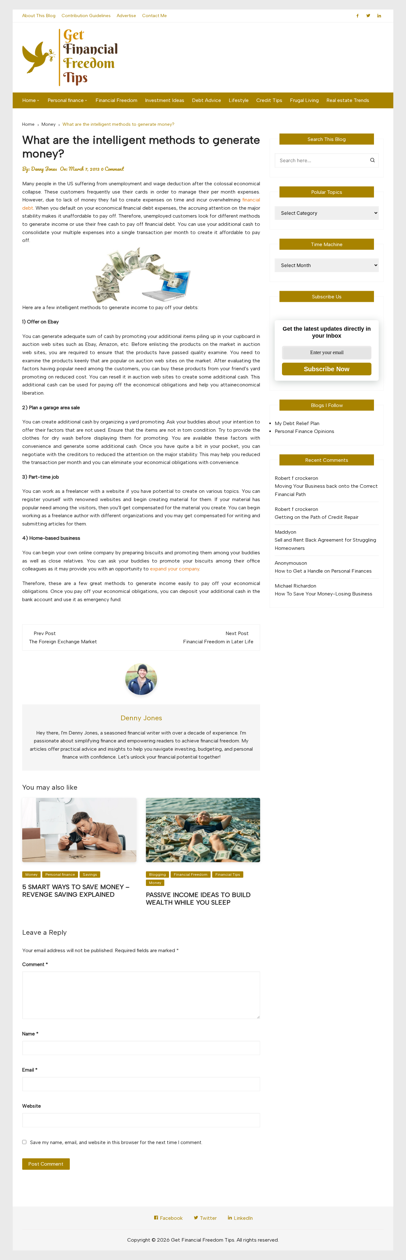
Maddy (283, 532)
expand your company (174, 569)
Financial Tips (227, 874)
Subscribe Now (327, 369)
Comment (35, 964)
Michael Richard (293, 586)
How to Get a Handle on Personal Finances (323, 571)
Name (30, 1034)
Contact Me (154, 15)
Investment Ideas (164, 100)
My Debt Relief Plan (297, 423)
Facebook (171, 1218)
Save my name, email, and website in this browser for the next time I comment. (116, 1142)
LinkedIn (242, 1218)
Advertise (126, 15)
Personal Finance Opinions (304, 431)
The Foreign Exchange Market (63, 642)
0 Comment (112, 169)
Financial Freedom (116, 100)
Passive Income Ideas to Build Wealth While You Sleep (198, 898)
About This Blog (39, 15)
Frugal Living (304, 100)
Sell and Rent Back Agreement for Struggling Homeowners (325, 544)
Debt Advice (206, 100)
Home (29, 100)
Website (31, 1106)
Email (29, 1070)
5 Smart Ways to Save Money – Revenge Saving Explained (75, 890)
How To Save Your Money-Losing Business (323, 594)
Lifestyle (239, 100)
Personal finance (66, 100)
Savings (90, 874)
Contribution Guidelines (86, 15)
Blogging (157, 874)
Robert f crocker (293, 478)
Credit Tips (269, 100)
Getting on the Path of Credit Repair (316, 517)
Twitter (208, 1218)
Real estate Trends (347, 100)
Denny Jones (44, 169)
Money (31, 874)
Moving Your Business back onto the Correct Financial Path (326, 490)
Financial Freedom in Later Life (218, 642)
